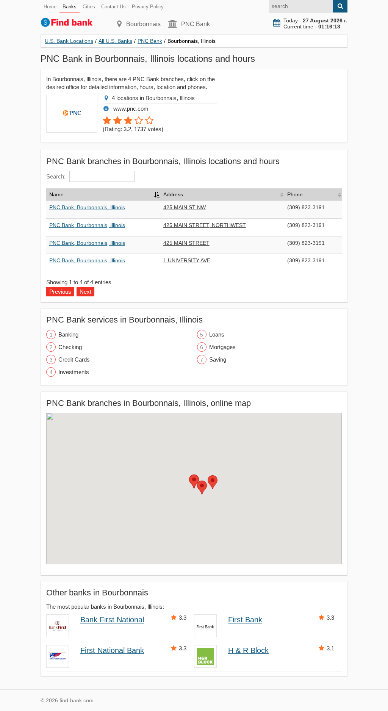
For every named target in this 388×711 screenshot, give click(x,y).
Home (50, 6)
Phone (295, 194)
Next (85, 291)
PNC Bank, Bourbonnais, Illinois (87, 207)
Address (173, 194)
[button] (202, 488)
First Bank (245, 619)
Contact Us (113, 6)
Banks (70, 6)
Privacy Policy (148, 6)
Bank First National (112, 619)
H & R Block (248, 650)
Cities (89, 6)
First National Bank (112, 650)
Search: (56, 176)
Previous (60, 291)
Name (56, 194)
